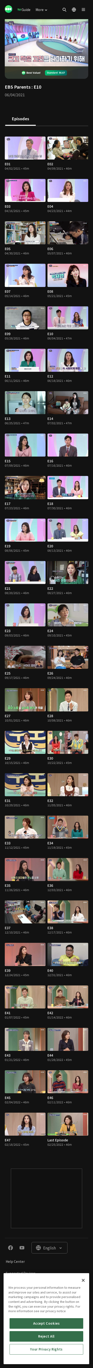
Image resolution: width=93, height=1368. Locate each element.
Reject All (46, 1336)
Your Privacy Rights (46, 1349)
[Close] (83, 1280)
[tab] (20, 119)
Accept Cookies (46, 1323)
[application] (46, 42)
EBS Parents (18, 87)
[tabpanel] (46, 642)
